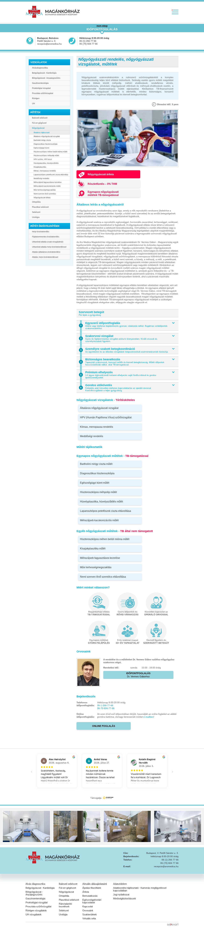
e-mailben (148, 717)
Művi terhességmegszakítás (45, 190)
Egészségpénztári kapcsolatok (91, 901)
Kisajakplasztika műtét (92, 548)
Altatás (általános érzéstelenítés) (46, 252)
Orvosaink (87, 910)
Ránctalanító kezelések (65, 905)
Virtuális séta (89, 918)
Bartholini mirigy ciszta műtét (96, 464)
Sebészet (36, 212)
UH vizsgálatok (33, 914)
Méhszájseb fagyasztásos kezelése (48, 182)
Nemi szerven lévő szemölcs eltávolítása (103, 576)
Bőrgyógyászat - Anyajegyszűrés (46, 78)
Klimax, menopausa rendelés (45, 171)
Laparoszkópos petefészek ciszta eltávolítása (105, 511)
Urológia (36, 217)
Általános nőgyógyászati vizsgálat (47, 136)
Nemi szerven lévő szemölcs (45, 194)
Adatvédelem (120, 883)
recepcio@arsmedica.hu (49, 44)
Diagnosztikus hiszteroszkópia (45, 144)
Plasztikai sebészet (40, 207)
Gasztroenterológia (40, 83)
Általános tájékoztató (42, 132)
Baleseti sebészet (39, 118)
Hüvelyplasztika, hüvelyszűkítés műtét (101, 501)
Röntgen (36, 98)
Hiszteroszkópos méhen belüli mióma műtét (50, 152)
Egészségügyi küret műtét (94, 482)
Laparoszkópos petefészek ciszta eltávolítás (51, 175)
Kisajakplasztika (40, 167)
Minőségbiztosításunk (124, 898)
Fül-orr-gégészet (39, 123)
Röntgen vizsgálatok (36, 910)
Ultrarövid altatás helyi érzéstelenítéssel (49, 247)
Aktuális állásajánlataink (94, 883)
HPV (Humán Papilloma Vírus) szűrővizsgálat (105, 417)
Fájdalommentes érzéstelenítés (45, 237)
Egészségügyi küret (41, 148)
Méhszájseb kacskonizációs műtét (47, 186)
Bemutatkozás (90, 895)
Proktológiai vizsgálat (41, 88)
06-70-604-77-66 (105, 708)
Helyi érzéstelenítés (40, 231)
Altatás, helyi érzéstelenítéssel (45, 257)
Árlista (85, 891)
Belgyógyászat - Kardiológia (44, 73)
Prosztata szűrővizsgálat (42, 93)
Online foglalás (103, 726)
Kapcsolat (87, 906)
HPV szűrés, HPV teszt (43, 159)
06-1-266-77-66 (105, 705)
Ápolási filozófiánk (91, 887)
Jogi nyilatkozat (121, 894)
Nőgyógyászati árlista (42, 197)
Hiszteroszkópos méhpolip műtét (46, 155)
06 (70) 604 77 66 (88, 44)
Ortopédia (36, 202)
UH (33, 103)
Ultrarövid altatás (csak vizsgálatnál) (47, 242)
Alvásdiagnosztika (40, 68)
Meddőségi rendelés (41, 178)
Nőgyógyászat (38, 128)
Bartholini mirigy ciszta (42, 140)
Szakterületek (89, 914)
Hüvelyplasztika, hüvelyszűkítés (46, 163)
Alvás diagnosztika (35, 883)
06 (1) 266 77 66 (87, 41)
